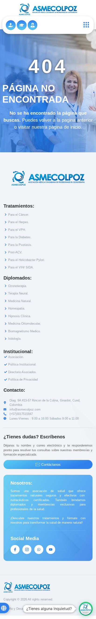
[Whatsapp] (38, 549)
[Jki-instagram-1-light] (26, 549)
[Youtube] (50, 549)
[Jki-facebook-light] (15, 549)
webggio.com (40, 608)
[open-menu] (85, 25)
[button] (86, 609)
